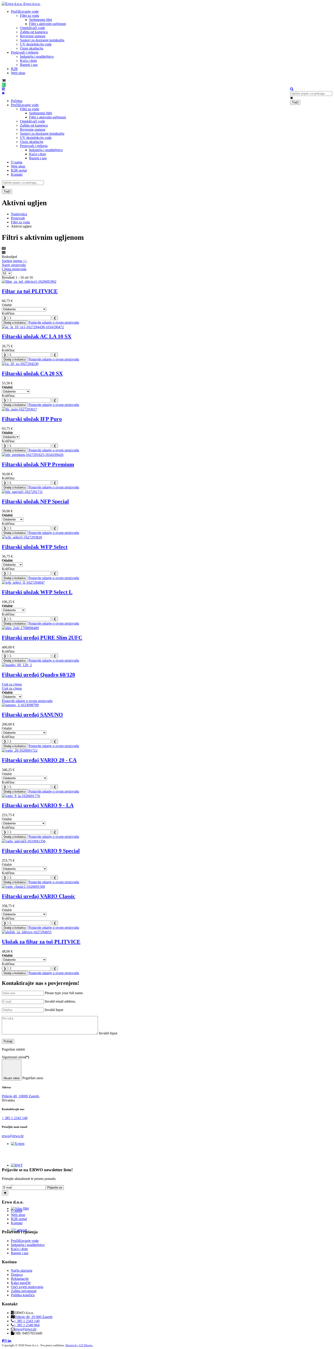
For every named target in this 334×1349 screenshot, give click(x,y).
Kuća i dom (28, 61)
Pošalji (8, 1041)
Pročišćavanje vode (25, 11)
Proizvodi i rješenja (24, 52)
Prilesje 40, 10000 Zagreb (20, 1096)
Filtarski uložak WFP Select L (37, 592)
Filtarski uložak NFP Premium (38, 464)
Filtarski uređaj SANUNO (32, 715)
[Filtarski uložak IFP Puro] (19, 409)
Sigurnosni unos (15, 1057)
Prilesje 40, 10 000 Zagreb (33, 1317)
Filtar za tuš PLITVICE (30, 291)
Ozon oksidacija (31, 48)
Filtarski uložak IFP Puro (32, 419)
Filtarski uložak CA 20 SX (32, 373)
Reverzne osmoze (32, 36)
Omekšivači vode (32, 28)
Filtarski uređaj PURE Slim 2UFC (42, 638)
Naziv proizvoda (14, 265)
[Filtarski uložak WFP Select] (22, 537)
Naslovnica (19, 214)
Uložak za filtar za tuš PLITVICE (41, 942)
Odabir (7, 305)
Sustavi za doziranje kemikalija (42, 40)
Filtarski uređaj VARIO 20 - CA (39, 760)
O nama (16, 162)
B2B (14, 69)
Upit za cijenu (12, 684)
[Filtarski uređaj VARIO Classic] (23, 886)
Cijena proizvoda (14, 269)
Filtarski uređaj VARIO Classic (38, 896)
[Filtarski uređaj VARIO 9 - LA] (21, 796)
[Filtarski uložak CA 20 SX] (20, 364)
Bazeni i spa (28, 65)
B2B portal (19, 170)
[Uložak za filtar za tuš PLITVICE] (27, 932)
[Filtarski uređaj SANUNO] (20, 705)
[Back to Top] (5, 1193)
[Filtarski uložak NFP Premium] (32, 455)
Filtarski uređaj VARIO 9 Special (41, 851)
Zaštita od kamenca (34, 32)
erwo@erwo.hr (13, 1136)
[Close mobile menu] (3, 93)
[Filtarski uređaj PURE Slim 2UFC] (20, 628)
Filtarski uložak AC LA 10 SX (36, 336)
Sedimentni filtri (40, 20)
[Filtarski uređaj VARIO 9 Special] (23, 841)
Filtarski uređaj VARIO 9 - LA (38, 805)
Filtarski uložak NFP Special (35, 501)
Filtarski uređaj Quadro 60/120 (38, 675)
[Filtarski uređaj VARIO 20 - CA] (19, 750)
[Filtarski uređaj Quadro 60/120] (17, 665)
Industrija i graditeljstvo (37, 56)
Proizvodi (18, 218)
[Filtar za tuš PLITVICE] (29, 281)
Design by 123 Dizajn (79, 1345)
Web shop (18, 73)
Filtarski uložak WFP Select (34, 547)
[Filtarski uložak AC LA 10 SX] (33, 327)
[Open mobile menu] (3, 89)
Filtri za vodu (29, 16)
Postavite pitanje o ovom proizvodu (53, 322)
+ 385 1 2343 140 (14, 1118)
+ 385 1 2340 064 (27, 1325)
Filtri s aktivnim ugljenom (47, 24)
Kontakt (16, 174)
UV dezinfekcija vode (36, 44)
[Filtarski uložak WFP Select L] (23, 582)
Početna (16, 101)
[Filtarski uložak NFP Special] (22, 492)
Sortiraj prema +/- (14, 261)
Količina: (8, 313)
